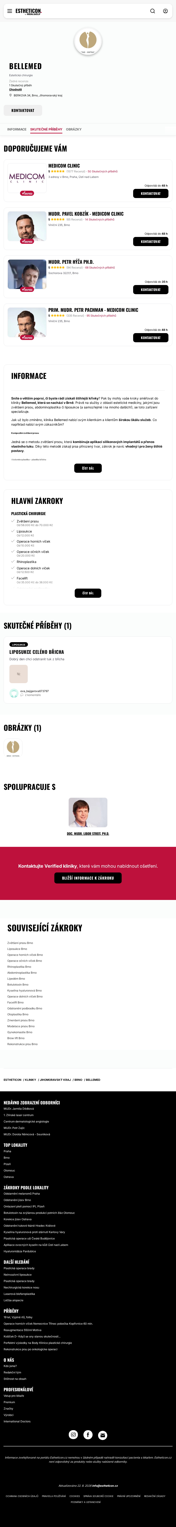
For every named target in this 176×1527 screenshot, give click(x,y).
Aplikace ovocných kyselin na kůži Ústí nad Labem (36, 1245)
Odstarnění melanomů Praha (22, 1193)
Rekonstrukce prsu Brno (22, 1044)
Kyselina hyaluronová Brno (24, 990)
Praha (7, 1151)
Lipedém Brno (16, 978)
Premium (9, 1402)
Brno (7, 1157)
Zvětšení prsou (28, 521)
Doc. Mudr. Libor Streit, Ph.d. (88, 833)
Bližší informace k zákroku (88, 878)
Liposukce (24, 531)
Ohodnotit (15, 89)
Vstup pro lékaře (14, 1395)
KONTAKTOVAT (22, 110)
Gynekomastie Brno (19, 1032)
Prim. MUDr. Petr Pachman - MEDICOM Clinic (93, 309)
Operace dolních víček (33, 568)
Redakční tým (12, 1372)
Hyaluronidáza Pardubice (20, 1251)
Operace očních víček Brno (24, 960)
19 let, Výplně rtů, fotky (18, 1317)
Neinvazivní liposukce (18, 1274)
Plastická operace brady (19, 1268)
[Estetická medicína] (29, 12)
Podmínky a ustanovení (86, 1502)
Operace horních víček (33, 541)
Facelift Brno (15, 1002)
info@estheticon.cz (105, 1485)
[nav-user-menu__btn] (165, 11)
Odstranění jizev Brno (17, 1200)
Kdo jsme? (10, 1366)
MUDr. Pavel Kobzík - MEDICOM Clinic (86, 213)
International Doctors (17, 1421)
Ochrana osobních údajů (22, 1496)
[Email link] (102, 1435)
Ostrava (9, 1177)
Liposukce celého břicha (36, 651)
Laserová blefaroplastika (19, 1294)
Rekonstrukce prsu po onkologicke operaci (31, 1349)
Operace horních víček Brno (25, 954)
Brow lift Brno (16, 1038)
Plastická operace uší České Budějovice (29, 1238)
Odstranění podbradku (33, 588)
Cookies (74, 1496)
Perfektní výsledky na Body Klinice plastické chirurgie (38, 1343)
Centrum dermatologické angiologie (26, 1121)
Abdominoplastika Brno (22, 972)
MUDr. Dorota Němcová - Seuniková (27, 1134)
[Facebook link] (88, 1436)
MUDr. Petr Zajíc (14, 1128)
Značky (8, 1408)
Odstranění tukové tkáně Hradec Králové (29, 1225)
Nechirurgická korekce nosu (21, 1287)
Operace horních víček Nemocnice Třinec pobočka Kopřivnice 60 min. (48, 1323)
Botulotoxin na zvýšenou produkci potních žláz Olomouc (39, 1213)
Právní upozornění (128, 1496)
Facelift (22, 578)
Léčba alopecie (13, 1300)
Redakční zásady (154, 1496)
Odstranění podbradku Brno (24, 1008)
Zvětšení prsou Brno (20, 943)
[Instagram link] (73, 1436)
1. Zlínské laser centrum (18, 1115)
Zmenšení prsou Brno (20, 1020)
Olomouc (9, 1170)
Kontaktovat (151, 193)
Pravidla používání (54, 1496)
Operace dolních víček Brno (25, 996)
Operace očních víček (33, 552)
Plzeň (7, 1164)
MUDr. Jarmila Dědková (19, 1108)
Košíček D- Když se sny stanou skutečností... (32, 1336)
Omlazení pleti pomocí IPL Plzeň (24, 1206)
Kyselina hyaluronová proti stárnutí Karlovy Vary (34, 1232)
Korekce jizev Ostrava (18, 1219)
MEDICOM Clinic (64, 165)
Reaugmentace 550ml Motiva (22, 1330)
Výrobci (9, 1415)
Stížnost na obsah (15, 1378)
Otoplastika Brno (17, 1014)
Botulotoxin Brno (17, 984)
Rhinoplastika (26, 562)
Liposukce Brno (17, 949)
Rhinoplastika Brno (19, 966)
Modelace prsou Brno (21, 1026)
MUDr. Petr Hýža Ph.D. (71, 261)
